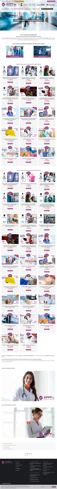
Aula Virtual (17, 463)
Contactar (17, 470)
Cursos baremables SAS (46, 469)
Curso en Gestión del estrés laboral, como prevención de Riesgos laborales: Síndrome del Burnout (10, 98)
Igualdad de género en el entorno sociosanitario (28, 139)
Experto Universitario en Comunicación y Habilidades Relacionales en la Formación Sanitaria (28, 78)
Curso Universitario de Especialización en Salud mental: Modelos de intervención (10, 119)
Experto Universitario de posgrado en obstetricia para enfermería (28, 307)
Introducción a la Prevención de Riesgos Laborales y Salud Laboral (10, 139)
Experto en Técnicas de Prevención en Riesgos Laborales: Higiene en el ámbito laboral (29, 119)
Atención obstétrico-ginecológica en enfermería (28, 345)
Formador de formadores (46, 306)
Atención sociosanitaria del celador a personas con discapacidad (47, 139)
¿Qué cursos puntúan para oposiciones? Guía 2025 (35, 464)
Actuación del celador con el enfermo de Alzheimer (47, 159)
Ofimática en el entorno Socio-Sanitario (10, 158)
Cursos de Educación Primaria (34, 479)
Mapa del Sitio (18, 468)
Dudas (17, 466)
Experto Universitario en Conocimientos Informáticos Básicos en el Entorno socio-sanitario (47, 78)
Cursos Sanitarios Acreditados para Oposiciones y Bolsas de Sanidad (35, 473)
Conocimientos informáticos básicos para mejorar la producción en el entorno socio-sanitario (47, 119)
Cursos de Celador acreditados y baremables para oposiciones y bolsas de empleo (35, 469)
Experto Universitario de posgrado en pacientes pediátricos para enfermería (10, 307)
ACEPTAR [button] (53, 486)
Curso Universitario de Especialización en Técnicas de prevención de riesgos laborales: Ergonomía (46, 99)
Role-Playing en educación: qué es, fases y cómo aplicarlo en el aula (48, 473)
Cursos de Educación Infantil (34, 477)
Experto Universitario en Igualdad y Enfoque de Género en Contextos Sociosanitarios (10, 78)
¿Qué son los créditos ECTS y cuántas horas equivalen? (35, 466)
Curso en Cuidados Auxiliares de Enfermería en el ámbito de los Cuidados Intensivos (47, 226)
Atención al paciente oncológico (10, 325)
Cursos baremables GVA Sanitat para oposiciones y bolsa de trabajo (48, 464)
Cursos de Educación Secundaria (34, 481)
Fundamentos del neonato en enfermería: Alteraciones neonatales (47, 287)
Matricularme (10, 82)
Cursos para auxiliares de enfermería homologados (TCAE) (35, 475)
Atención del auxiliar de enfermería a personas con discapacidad (10, 345)
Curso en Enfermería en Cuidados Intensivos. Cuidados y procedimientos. (10, 226)
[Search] (12, 11)
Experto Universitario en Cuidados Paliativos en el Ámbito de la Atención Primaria (10, 204)
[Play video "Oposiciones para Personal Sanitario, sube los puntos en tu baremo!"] (28, 386)
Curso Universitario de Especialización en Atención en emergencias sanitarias (29, 98)
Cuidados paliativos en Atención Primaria (28, 286)
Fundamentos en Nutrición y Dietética (28, 158)
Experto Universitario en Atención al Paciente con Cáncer (28, 184)
